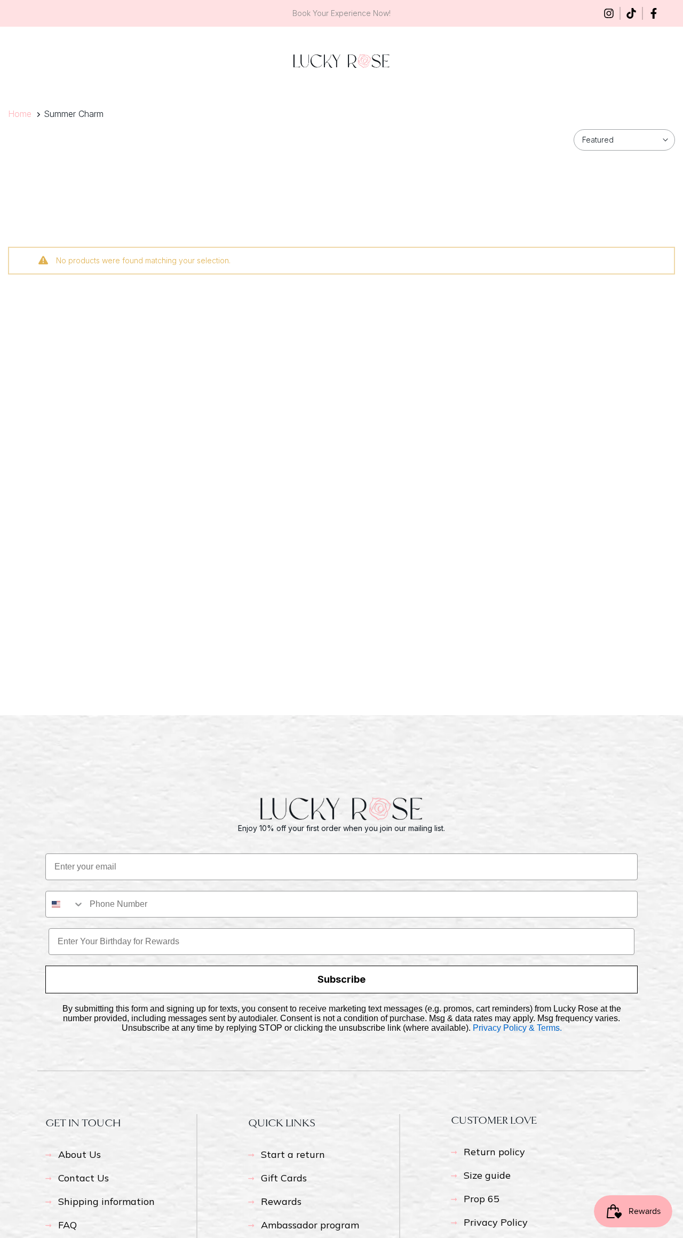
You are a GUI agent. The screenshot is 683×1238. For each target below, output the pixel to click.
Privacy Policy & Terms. (517, 1027)
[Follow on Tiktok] (631, 13)
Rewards (281, 1201)
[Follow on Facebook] (653, 13)
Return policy (494, 1152)
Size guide (487, 1175)
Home (19, 113)
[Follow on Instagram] (608, 13)
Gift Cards (284, 1178)
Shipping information (106, 1201)
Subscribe (341, 979)
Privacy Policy (496, 1222)
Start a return (293, 1154)
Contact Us (83, 1178)
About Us (79, 1154)
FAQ (67, 1225)
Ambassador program (310, 1225)
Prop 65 (481, 1199)
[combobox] (65, 904)
